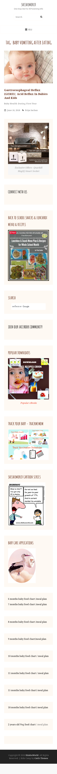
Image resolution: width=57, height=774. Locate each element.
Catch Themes (41, 758)
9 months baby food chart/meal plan (27, 638)
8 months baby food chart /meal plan (27, 621)
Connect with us (17, 191)
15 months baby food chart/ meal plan (28, 690)
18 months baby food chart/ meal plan (28, 707)
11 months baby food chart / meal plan (28, 673)
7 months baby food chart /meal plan (27, 604)
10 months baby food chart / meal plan (28, 656)
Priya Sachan (31, 110)
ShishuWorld (28, 4)
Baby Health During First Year (20, 103)
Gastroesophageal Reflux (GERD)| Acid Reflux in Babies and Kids (26, 94)
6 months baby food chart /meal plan (27, 598)
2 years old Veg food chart (22, 724)
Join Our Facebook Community (25, 326)
